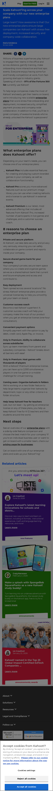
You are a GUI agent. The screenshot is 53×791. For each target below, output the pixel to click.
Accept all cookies (26, 787)
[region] (26, 766)
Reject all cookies (26, 778)
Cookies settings (26, 770)
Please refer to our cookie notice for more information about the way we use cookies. (25, 761)
